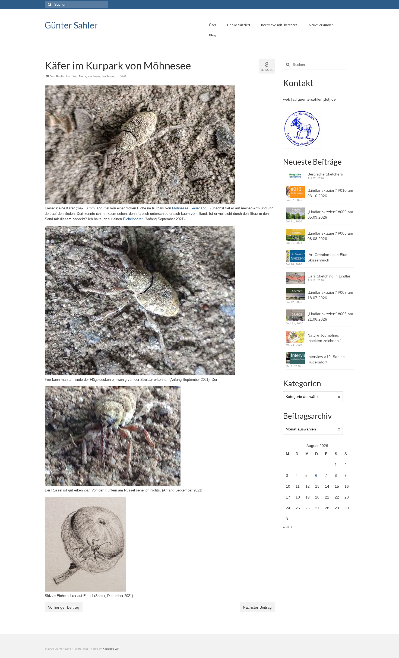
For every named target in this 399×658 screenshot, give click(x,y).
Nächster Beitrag (257, 607)
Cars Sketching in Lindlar (329, 276)
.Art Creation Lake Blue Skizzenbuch (327, 257)
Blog (74, 76)
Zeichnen (94, 76)
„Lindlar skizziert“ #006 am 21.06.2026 (330, 316)
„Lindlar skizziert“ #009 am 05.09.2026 (330, 214)
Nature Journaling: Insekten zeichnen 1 (325, 338)
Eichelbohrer (132, 219)
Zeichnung (108, 76)
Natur (82, 76)
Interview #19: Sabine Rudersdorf (326, 359)
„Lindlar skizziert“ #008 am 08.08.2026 (330, 236)
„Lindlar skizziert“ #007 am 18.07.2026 (330, 295)
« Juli (287, 527)
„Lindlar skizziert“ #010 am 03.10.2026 (330, 193)
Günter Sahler (71, 25)
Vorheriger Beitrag (63, 607)
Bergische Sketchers (325, 174)
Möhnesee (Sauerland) (189, 208)
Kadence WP (111, 648)
